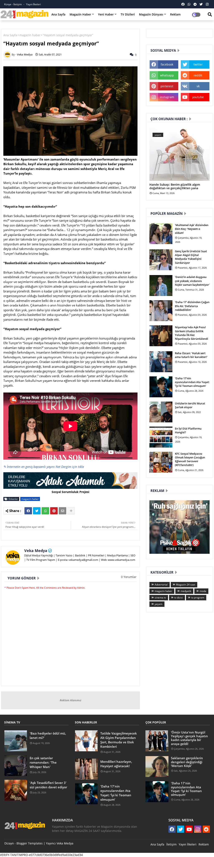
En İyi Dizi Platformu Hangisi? (188, 430)
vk (198, 86)
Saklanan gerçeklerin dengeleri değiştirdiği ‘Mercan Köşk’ (187, 762)
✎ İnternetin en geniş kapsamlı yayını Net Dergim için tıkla (43, 467)
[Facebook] (28, 510)
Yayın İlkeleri (33, 4)
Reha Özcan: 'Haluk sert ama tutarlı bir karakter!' (191, 355)
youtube (198, 97)
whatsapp (167, 75)
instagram (167, 97)
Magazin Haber (80, 14)
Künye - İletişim (13, 4)
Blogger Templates (30, 843)
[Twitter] (37, 510)
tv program (197, 597)
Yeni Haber (106, 14)
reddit (198, 75)
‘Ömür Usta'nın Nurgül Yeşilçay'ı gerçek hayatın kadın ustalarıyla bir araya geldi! (189, 738)
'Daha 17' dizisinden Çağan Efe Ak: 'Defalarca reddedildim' (192, 305)
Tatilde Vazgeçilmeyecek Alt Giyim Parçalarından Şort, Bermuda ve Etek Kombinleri (118, 740)
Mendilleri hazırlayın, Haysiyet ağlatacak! (116, 763)
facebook (167, 64)
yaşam (158, 604)
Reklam (175, 14)
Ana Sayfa (58, 14)
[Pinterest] (54, 510)
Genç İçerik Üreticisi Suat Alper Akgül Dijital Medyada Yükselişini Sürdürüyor (191, 257)
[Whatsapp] (45, 510)
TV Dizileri (128, 14)
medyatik (186, 591)
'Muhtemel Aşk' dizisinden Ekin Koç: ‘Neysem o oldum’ (191, 228)
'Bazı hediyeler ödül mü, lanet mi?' (48, 735)
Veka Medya (35, 550)
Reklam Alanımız (70, 700)
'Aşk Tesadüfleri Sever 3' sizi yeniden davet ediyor (48, 785)
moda (203, 591)
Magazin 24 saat (185, 584)
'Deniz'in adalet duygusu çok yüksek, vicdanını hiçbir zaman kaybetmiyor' (192, 280)
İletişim (171, 844)
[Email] (62, 510)
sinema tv (160, 597)
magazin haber (30, 35)
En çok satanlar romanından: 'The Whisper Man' (43, 762)
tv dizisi (178, 597)
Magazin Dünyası (151, 14)
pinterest (166, 86)
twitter (198, 64)
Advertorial (161, 584)
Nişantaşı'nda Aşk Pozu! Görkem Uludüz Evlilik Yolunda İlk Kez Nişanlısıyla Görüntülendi (191, 333)
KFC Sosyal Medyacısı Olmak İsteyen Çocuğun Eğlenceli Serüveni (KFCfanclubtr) (190, 459)
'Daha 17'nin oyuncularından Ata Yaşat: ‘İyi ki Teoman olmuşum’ (192, 382)
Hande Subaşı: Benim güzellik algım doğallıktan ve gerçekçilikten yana (174, 186)
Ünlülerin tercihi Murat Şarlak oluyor (190, 405)
